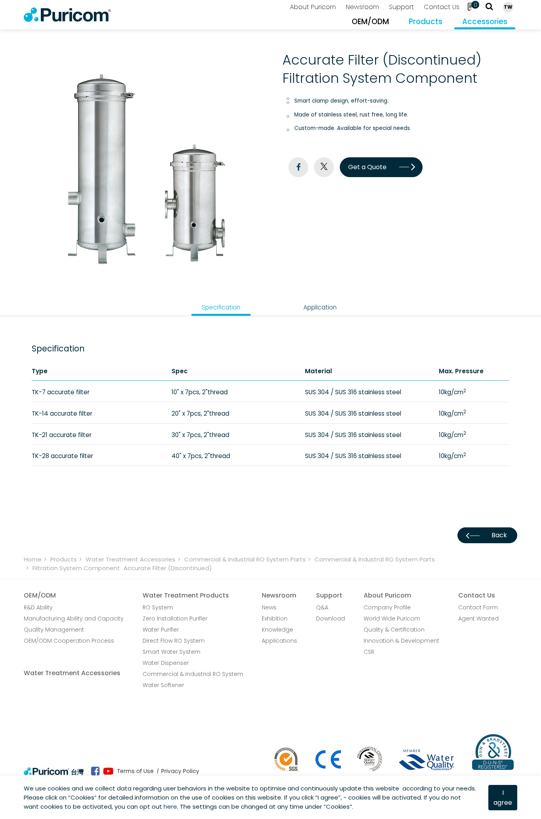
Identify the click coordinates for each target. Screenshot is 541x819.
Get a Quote (367, 167)
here (170, 806)
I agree (502, 797)
